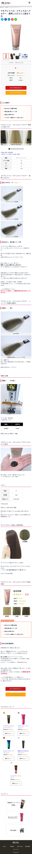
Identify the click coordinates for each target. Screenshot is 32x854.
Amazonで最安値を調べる (16, 92)
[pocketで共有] (12, 19)
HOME (4, 846)
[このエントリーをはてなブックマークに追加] (9, 19)
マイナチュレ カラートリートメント (8, 720)
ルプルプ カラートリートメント (8, 745)
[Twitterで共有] (2, 19)
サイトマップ (16, 849)
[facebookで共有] (5, 19)
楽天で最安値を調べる (16, 87)
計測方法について (6, 419)
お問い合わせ (20, 846)
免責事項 (12, 846)
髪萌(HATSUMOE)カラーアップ (23, 745)
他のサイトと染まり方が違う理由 (11, 154)
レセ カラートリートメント (15, 770)
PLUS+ (6, 3)
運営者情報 (27, 846)
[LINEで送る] (15, 19)
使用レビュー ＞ (9, 733)
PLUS (16, 842)
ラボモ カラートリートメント (23, 720)
